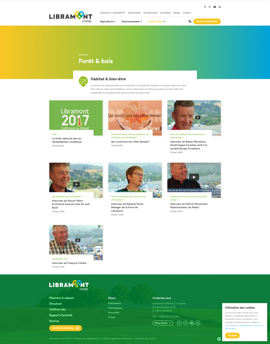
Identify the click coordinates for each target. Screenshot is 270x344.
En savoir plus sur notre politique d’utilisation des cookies (244, 325)
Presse (176, 12)
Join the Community (62, 328)
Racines (54, 321)
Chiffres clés (57, 309)
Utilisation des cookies (145, 338)
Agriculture (106, 21)
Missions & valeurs (61, 298)
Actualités (165, 12)
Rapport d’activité (60, 315)
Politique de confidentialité (86, 338)
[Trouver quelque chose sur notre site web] (190, 21)
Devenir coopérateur (207, 21)
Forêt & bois (155, 21)
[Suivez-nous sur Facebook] (205, 7)
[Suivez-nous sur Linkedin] (220, 7)
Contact (187, 12)
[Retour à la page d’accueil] (70, 17)
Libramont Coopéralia (111, 12)
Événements (134, 12)
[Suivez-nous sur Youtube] (214, 7)
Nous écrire (161, 323)
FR (218, 13)
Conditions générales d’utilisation (116, 338)
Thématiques (115, 308)
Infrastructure (151, 12)
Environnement (131, 21)
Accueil (84, 55)
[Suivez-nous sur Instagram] (210, 7)
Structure (55, 303)
